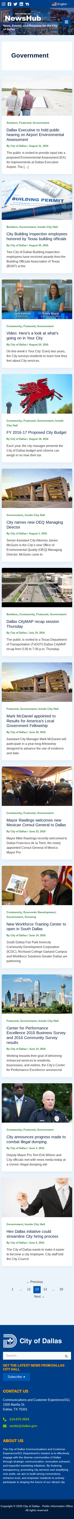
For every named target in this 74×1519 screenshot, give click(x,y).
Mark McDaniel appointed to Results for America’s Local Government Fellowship (31, 721)
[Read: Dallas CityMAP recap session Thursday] (37, 587)
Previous (34, 1282)
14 (45, 1289)
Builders (12, 226)
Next (39, 1296)
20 (61, 1289)
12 (29, 1289)
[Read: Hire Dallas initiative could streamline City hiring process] (37, 1197)
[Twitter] (15, 4)
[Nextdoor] (27, 4)
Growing (30, 916)
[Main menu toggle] (66, 22)
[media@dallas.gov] (20, 1426)
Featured (25, 122)
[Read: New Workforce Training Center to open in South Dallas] (37, 885)
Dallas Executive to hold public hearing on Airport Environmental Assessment (35, 135)
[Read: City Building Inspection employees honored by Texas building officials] (37, 199)
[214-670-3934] (16, 1419)
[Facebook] (9, 4)
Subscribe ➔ (16, 1376)
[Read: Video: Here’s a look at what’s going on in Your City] (37, 299)
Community (14, 326)
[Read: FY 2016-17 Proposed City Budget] (37, 393)
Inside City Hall (47, 226)
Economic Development (39, 912)
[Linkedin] (21, 4)
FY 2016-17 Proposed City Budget (37, 432)
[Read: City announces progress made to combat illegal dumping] (37, 1102)
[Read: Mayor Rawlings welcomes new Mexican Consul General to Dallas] (37, 786)
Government (41, 122)
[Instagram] (4, 4)
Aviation (12, 122)
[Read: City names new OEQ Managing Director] (37, 488)
